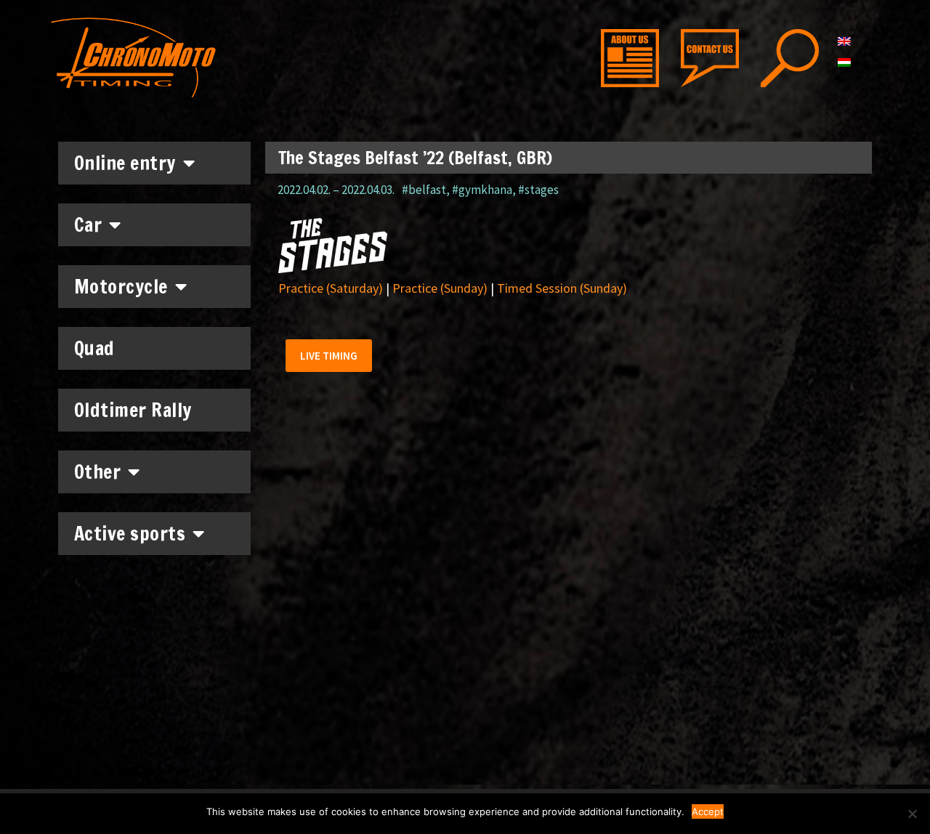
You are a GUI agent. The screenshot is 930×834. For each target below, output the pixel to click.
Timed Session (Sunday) (562, 288)
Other (97, 471)
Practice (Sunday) (440, 288)
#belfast (424, 190)
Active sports (130, 533)
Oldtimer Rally (133, 410)
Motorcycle (121, 286)
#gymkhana (482, 190)
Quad (94, 348)
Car (88, 224)
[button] (329, 355)
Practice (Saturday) (330, 288)
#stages (538, 190)
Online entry (125, 163)
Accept (708, 811)
